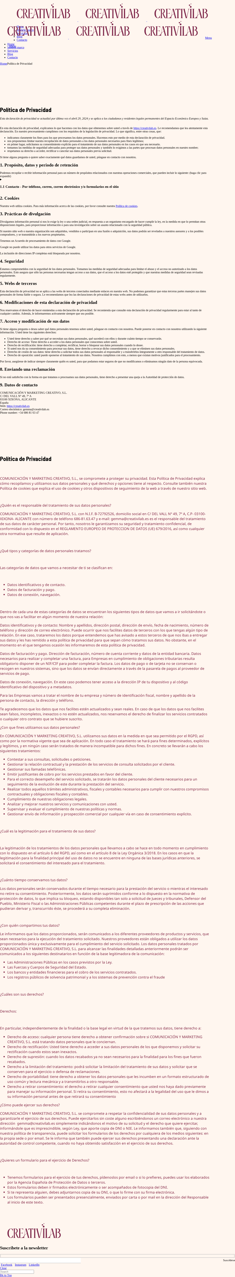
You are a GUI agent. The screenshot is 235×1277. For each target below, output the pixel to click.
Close (3, 1268)
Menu (208, 37)
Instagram (20, 1264)
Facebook (6, 1264)
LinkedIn (34, 1264)
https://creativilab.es (144, 128)
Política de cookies (126, 206)
